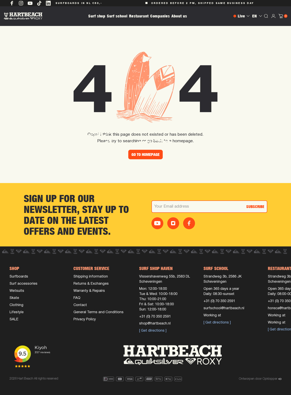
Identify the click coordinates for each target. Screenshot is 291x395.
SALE (14, 319)
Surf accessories (23, 283)
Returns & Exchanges (91, 283)
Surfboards (19, 276)
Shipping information (90, 276)
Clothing (16, 305)
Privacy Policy (84, 319)
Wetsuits (17, 291)
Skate (14, 298)
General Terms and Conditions (98, 312)
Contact (80, 305)
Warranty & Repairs (89, 291)
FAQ (76, 298)
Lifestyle (17, 312)
